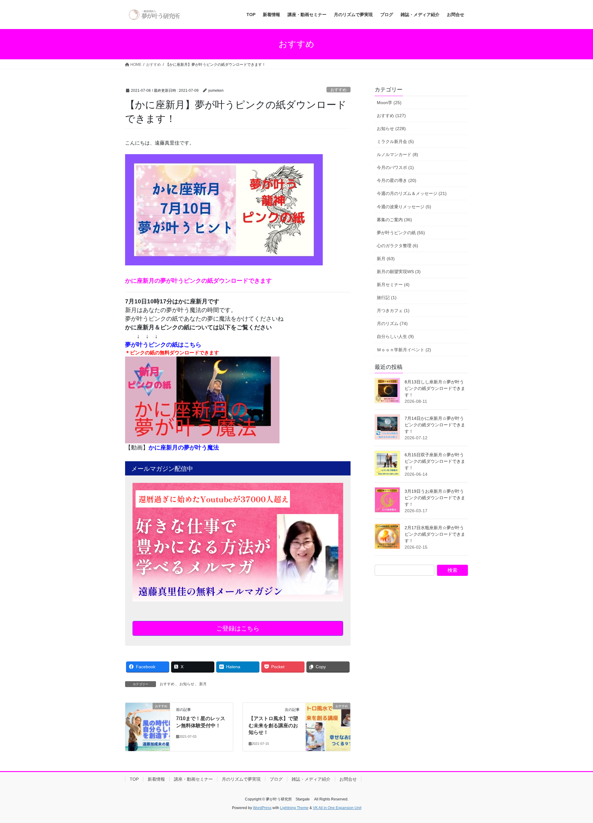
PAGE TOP (574, 792)
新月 (203, 684)
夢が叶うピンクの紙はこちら (163, 344)
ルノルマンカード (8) (397, 154)
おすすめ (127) (391, 115)
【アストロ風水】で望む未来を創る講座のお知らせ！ (273, 725)
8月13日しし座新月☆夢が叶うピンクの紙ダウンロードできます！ (435, 388)
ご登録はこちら (237, 628)
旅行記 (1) (387, 297)
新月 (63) (386, 258)
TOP (134, 779)
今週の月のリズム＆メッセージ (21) (412, 193)
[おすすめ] (147, 715)
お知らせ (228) (391, 128)
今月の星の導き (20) (396, 180)
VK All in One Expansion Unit (337, 808)
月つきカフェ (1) (393, 310)
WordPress (262, 808)
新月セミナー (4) (393, 284)
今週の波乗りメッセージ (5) (404, 206)
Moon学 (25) (389, 102)
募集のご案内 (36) (394, 219)
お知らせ (186, 684)
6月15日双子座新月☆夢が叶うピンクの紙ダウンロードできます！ (435, 461)
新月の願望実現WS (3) (399, 271)
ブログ (276, 779)
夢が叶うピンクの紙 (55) (401, 232)
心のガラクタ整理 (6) (397, 245)
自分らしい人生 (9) (395, 336)
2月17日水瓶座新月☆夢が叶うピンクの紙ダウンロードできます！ (435, 534)
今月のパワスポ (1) (395, 167)
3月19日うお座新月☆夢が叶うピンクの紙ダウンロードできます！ (435, 498)
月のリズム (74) (392, 323)
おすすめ (338, 89)
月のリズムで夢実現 (241, 779)
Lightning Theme (294, 808)
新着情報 (156, 779)
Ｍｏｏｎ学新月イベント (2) (404, 349)
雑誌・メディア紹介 (311, 779)
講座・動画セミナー (193, 779)
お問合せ (348, 779)
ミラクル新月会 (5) (395, 141)
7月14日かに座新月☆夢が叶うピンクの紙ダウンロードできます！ (435, 425)
